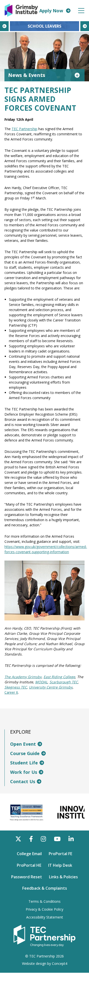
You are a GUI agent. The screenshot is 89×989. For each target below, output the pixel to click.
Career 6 (11, 692)
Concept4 (59, 963)
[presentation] (4, 26)
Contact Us (22, 781)
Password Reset (26, 877)
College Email (29, 853)
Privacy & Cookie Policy (44, 909)
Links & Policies (63, 877)
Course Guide (25, 753)
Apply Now (51, 11)
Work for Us (23, 772)
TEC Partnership (24, 128)
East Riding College (59, 676)
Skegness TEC (15, 687)
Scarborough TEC (63, 682)
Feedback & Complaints (44, 888)
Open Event (23, 744)
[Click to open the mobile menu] (81, 10)
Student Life (24, 762)
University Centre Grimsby (50, 687)
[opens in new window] (44, 935)
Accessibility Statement (44, 917)
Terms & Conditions (44, 901)
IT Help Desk (60, 865)
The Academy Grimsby (23, 676)
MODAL (41, 682)
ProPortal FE (60, 853)
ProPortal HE (29, 865)
